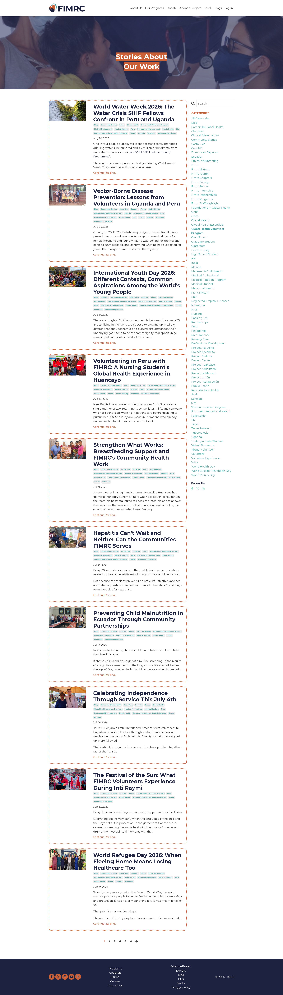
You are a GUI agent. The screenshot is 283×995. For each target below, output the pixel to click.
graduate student (203, 241)
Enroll (208, 8)
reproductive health (205, 390)
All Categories (200, 118)
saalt (194, 394)
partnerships (199, 322)
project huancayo (203, 364)
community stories (109, 125)
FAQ (181, 979)
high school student (205, 254)
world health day (203, 466)
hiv (193, 258)
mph (194, 296)
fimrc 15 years (200, 169)
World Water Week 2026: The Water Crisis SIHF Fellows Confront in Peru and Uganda (134, 113)
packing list (199, 318)
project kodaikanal (204, 369)
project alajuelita (202, 347)
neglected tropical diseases (145, 213)
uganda (141, 133)
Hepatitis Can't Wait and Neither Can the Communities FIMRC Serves (134, 539)
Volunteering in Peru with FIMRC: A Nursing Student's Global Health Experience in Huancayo (131, 370)
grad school (199, 237)
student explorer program (208, 407)
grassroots (198, 246)
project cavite (200, 360)
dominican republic (205, 152)
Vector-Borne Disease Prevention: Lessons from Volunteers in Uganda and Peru (136, 197)
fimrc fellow (199, 186)
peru (133, 129)
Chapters (115, 972)
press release (200, 335)
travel (132, 133)
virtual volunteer (202, 449)
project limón (200, 377)
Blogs (218, 8)
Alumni (115, 977)
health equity (130, 877)
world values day (203, 475)
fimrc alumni (200, 173)
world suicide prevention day (211, 471)
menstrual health (202, 288)
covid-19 (196, 148)
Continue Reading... (104, 172)
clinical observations (110, 469)
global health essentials (207, 224)
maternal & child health (104, 635)
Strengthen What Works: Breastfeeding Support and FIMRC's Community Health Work (131, 454)
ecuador (134, 209)
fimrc (121, 125)
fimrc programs (166, 297)
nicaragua (198, 305)
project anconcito (203, 352)
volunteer (151, 133)
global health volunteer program (154, 125)
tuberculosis (199, 432)
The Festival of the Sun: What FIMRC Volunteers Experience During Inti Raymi (134, 781)
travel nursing (122, 394)
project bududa (201, 356)
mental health (200, 292)
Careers (115, 981)
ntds (194, 309)
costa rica (123, 209)
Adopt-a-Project (190, 8)
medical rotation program (208, 279)
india (194, 262)
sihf (177, 129)
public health (167, 129)
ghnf (194, 211)
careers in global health (111, 385)
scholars (197, 398)
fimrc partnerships (156, 873)
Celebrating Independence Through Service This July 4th (134, 696)
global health (132, 125)
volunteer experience (167, 133)
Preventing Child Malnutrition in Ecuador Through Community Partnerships (138, 619)
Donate (172, 8)
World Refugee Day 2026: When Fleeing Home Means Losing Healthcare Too (137, 861)
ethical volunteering (204, 161)
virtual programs (202, 445)
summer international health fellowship (110, 133)
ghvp (194, 216)
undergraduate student (207, 441)
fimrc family (200, 182)
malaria (128, 213)
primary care (99, 478)
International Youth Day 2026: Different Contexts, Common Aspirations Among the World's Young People (136, 282)
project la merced (203, 373)
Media (181, 983)
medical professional (103, 129)
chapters (104, 297)
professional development (148, 129)
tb (193, 420)
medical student (121, 129)
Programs (115, 968)
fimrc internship (202, 190)
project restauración (205, 381)
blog (96, 125)
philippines (198, 330)
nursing (178, 301)
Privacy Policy (181, 987)
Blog (181, 975)
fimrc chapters (201, 178)
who (194, 462)
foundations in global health (210, 207)
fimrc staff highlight (205, 203)
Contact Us (115, 985)
